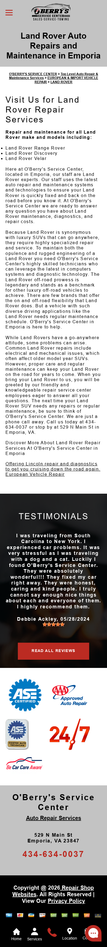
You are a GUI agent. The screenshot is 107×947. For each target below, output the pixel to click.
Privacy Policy (66, 901)
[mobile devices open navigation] (9, 12)
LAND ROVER (61, 82)
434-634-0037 (53, 854)
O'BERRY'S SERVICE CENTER (33, 74)
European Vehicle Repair (35, 474)
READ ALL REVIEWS (53, 650)
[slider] (53, 624)
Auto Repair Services (53, 818)
